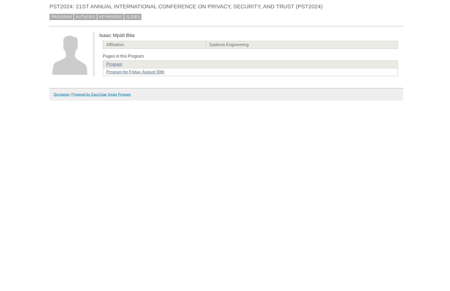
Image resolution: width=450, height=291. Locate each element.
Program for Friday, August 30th (135, 72)
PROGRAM (61, 17)
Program (114, 64)
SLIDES (133, 17)
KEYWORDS (110, 17)
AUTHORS (85, 17)
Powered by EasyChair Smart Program (101, 94)
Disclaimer (62, 94)
